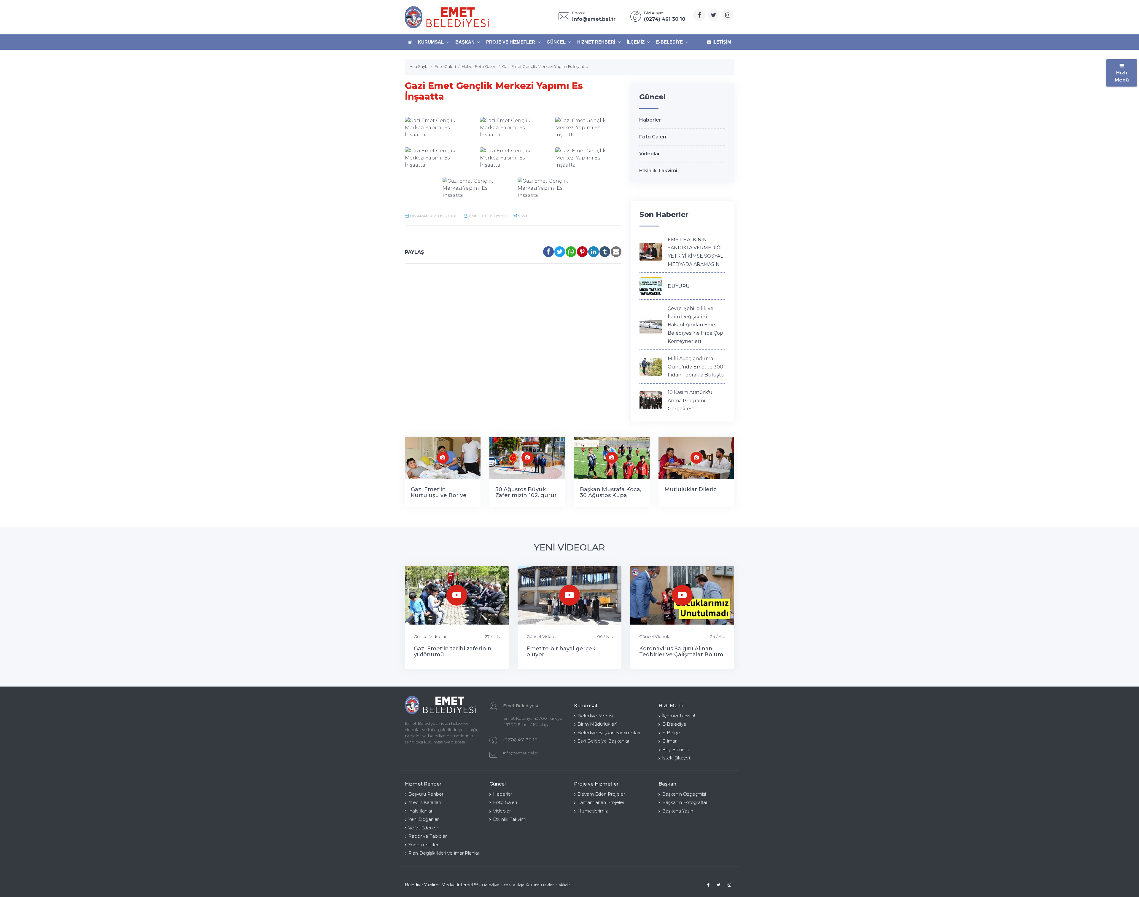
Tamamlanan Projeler (601, 802)
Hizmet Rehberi (596, 41)
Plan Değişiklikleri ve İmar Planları (444, 853)
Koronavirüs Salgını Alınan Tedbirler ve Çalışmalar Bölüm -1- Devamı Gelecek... (681, 654)
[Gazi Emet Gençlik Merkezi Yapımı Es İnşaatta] (438, 127)
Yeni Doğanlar (423, 819)
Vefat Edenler (423, 828)
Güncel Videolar (430, 636)
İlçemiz (636, 41)
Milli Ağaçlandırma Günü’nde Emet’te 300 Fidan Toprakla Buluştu (696, 367)
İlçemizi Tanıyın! (678, 716)
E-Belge (671, 732)
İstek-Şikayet (676, 758)
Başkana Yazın (677, 811)
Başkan (465, 41)
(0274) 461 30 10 (520, 740)
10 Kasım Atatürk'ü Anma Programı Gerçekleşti (690, 400)
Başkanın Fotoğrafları (685, 802)
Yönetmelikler (423, 844)
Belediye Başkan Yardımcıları (609, 732)
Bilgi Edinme (675, 749)
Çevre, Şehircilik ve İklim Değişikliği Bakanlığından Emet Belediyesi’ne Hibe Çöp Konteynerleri (695, 325)
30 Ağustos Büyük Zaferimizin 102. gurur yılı (526, 495)
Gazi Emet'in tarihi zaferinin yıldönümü (452, 651)
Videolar (649, 154)
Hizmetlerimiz (593, 811)
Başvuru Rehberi (426, 794)
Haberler (650, 120)
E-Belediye (670, 41)
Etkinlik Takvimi (658, 170)
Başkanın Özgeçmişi (684, 794)
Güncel (557, 41)
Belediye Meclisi (595, 716)
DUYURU (679, 286)
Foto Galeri (652, 137)
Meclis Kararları (424, 802)
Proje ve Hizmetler (511, 41)
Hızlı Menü (1122, 76)
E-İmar (669, 741)
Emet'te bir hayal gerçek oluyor (560, 651)
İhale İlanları (420, 811)
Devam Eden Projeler (601, 794)
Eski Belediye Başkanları (604, 741)
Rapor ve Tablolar (427, 836)
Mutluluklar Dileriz (690, 489)
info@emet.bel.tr (520, 753)
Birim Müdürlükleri (597, 724)
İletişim (721, 41)
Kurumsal (431, 41)
